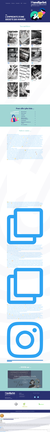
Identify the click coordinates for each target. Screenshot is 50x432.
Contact (25, 3)
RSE (21, 3)
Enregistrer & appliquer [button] (3, 431)
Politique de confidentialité (31, 411)
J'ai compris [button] (1, 419)
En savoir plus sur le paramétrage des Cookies (8, 419)
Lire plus (25, 382)
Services (13, 3)
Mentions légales (21, 394)
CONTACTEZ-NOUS (22, 396)
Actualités (18, 3)
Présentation (8, 3)
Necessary (2, 427)
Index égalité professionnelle (25, 376)
